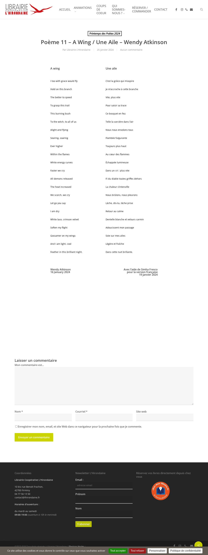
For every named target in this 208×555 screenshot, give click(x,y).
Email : (79, 480)
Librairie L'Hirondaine (78, 49)
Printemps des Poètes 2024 (104, 33)
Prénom (80, 494)
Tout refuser (137, 550)
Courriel (81, 411)
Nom (19, 411)
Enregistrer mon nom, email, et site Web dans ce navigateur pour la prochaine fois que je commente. (80, 426)
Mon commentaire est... (29, 365)
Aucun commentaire (131, 49)
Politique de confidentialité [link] (185, 550)
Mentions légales (76, 546)
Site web (141, 411)
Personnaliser (157, 550)
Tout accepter (118, 550)
